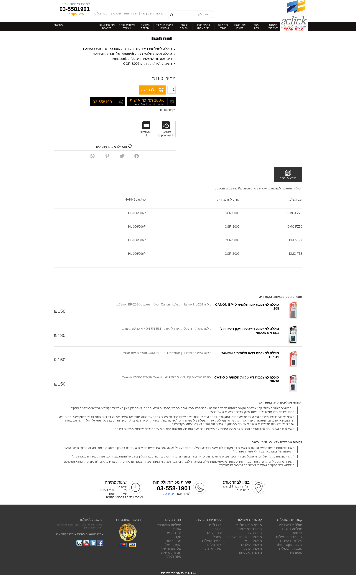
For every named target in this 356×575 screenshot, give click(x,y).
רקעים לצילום (212, 541)
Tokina (297, 533)
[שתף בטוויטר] (122, 156)
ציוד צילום (214, 545)
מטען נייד (295, 552)
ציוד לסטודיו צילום (289, 537)
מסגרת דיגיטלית (290, 549)
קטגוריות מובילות (289, 520)
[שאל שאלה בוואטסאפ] (92, 156)
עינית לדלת (214, 533)
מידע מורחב (288, 178)
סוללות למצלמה (290, 525)
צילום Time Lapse (289, 545)
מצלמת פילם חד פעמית (245, 537)
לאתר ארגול (213, 549)
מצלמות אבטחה (250, 552)
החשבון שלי (172, 545)
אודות (177, 529)
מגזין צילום (101, 13)
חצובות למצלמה (250, 529)
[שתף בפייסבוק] (136, 156)
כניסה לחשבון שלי (152, 13)
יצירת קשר (173, 533)
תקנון (177, 537)
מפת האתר (173, 556)
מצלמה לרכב (252, 549)
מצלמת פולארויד (169, 525)
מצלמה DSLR (292, 529)
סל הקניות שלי (171, 549)
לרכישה (147, 90)
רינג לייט (215, 525)
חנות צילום (254, 533)
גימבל (217, 537)
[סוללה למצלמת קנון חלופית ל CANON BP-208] (293, 310)
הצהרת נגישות (171, 552)
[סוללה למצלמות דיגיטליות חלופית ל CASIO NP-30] (293, 383)
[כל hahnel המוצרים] (162, 38)
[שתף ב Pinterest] (107, 156)
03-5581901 (75, 9)
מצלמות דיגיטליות (249, 525)
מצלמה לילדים (251, 545)
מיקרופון (216, 529)
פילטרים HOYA (291, 541)
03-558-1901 (174, 488)
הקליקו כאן (169, 493)
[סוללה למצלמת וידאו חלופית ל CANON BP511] (293, 358)
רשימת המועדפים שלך (124, 13)
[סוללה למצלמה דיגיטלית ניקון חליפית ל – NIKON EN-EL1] (293, 334)
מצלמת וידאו (253, 541)
